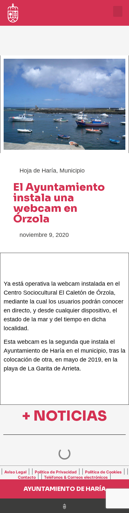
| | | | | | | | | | (64, 474)
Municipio (72, 170)
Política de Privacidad (56, 471)
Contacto (27, 477)
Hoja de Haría (38, 170)
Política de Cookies (103, 471)
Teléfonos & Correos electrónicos (76, 477)
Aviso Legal (15, 471)
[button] (117, 11)
